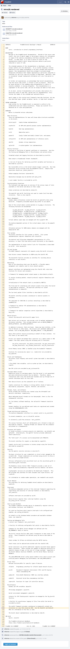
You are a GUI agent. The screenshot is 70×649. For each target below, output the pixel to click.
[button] (68, 2)
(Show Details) (31, 638)
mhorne (13, 17)
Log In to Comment (10, 644)
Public (13, 12)
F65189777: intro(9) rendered (14, 29)
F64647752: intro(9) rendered (14, 33)
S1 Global (27, 631)
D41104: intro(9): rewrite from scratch (30, 635)
